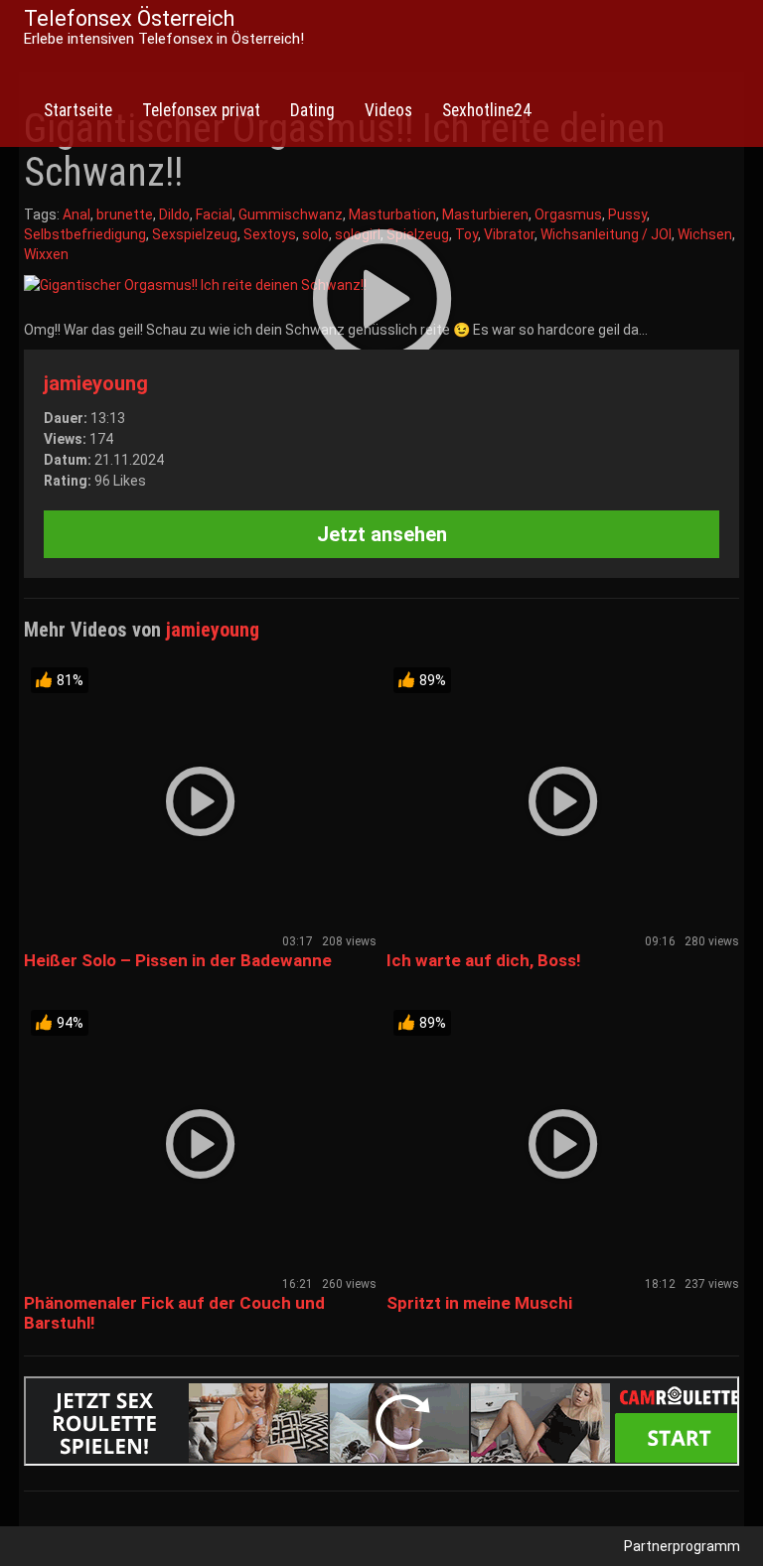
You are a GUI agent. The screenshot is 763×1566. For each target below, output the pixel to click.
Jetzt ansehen (382, 534)
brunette (124, 214)
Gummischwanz (290, 214)
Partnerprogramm (682, 1546)
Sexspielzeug (194, 234)
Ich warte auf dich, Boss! (483, 960)
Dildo (174, 214)
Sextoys (269, 234)
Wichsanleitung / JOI (606, 234)
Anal (76, 214)
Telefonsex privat (201, 110)
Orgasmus (568, 214)
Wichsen (705, 234)
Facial (214, 214)
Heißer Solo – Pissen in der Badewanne (178, 960)
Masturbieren (485, 214)
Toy (466, 234)
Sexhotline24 (487, 110)
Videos (388, 110)
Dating (312, 110)
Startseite (78, 110)
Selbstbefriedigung (85, 234)
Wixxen (46, 254)
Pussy (627, 214)
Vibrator (509, 234)
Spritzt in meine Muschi (479, 1303)
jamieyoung (96, 383)
